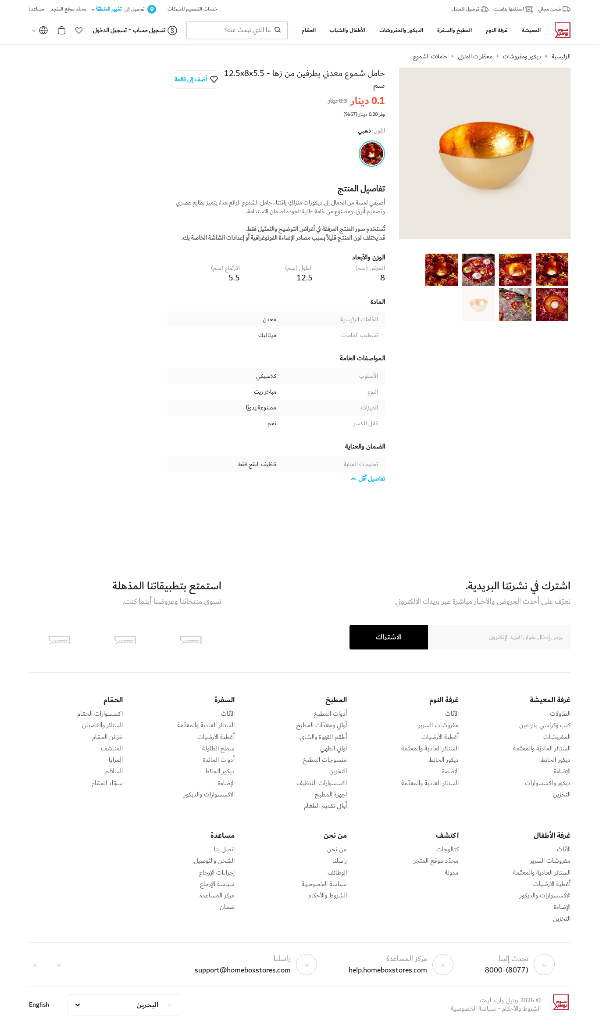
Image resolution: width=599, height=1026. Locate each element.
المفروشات (556, 737)
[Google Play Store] (125, 640)
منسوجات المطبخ (325, 760)
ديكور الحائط (555, 760)
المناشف (112, 748)
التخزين (561, 794)
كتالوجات (447, 849)
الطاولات (560, 714)
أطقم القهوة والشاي (323, 737)
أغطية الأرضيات (440, 737)
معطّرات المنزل (475, 56)
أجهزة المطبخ (331, 794)
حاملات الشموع (430, 56)
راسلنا (339, 861)
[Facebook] (58, 964)
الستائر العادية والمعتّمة (430, 748)
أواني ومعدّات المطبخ (321, 725)
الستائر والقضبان (102, 725)
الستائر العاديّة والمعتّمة (541, 748)
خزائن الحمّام (107, 737)
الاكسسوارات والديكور (209, 794)
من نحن (337, 849)
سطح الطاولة (218, 748)
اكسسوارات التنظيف (321, 783)
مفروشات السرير (438, 725)
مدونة (452, 873)
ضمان (227, 907)
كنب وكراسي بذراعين (544, 725)
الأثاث (452, 714)
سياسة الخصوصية (324, 884)
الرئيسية (561, 56)
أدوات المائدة (219, 760)
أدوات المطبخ (330, 714)
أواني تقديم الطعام (325, 806)
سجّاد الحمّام (107, 783)
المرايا (116, 760)
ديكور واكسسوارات (547, 783)
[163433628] (372, 153)
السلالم (114, 771)
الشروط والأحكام (327, 895)
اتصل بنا (224, 849)
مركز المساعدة (217, 895)
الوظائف (337, 873)
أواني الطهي (333, 748)
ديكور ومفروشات (522, 56)
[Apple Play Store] (190, 640)
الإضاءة (562, 771)
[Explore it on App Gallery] (59, 640)
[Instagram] (35, 964)
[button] (79, 30)
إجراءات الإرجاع (217, 873)
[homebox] (559, 30)
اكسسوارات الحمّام (100, 714)
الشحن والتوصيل (214, 861)
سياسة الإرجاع (217, 884)
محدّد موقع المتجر (436, 861)
